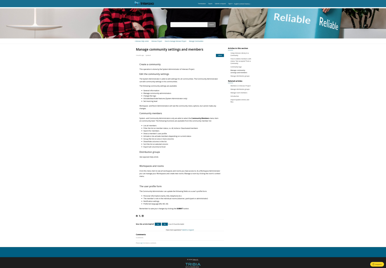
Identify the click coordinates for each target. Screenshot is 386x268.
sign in (142, 243)
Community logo (236, 67)
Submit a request (220, 4)
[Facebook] (137, 216)
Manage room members (238, 93)
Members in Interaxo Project (240, 86)
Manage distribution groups (240, 76)
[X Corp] (140, 216)
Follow (220, 55)
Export (210, 4)
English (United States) (242, 4)
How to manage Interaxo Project (175, 41)
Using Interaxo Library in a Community (239, 54)
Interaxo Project (156, 41)
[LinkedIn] (143, 216)
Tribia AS (195, 259)
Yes (158, 224)
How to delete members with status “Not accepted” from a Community (240, 61)
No (165, 224)
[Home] (144, 5)
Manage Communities (196, 41)
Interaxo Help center (142, 41)
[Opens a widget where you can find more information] (377, 264)
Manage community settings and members (238, 71)
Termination (202, 4)
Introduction (234, 96)
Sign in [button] (230, 4)
